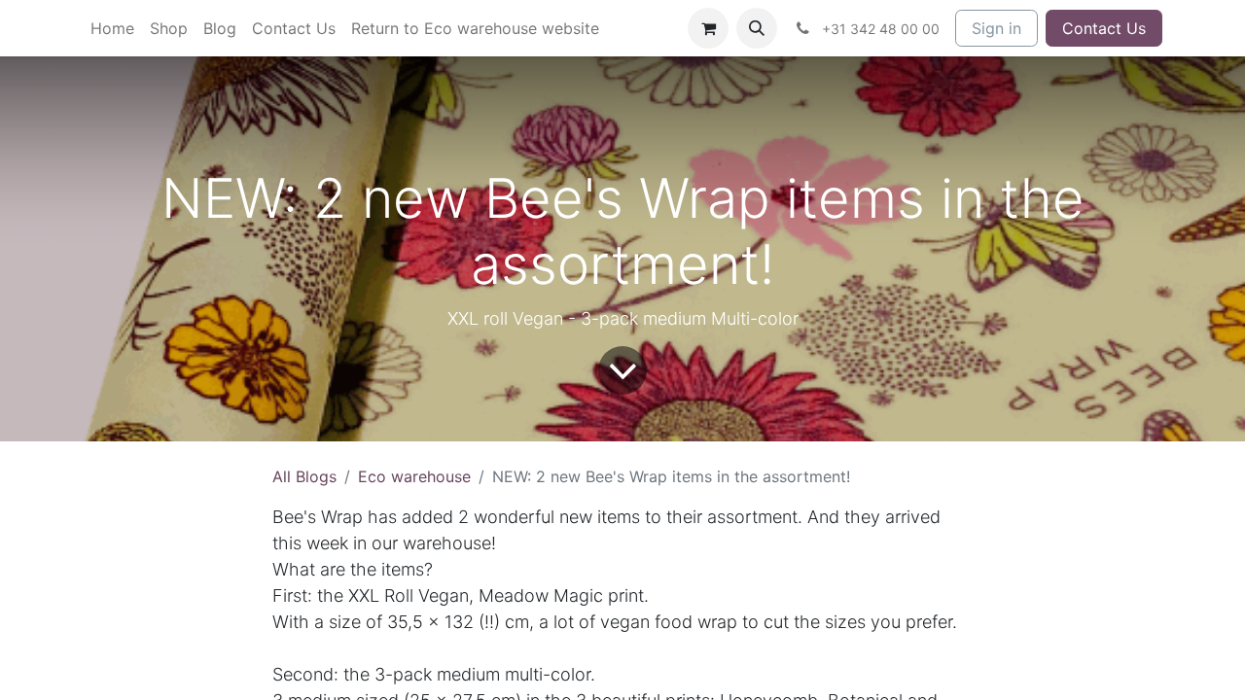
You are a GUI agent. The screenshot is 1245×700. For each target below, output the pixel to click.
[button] (756, 28)
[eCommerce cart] (708, 28)
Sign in (996, 28)
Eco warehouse (414, 476)
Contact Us (1104, 28)
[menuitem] (112, 28)
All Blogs (304, 476)
